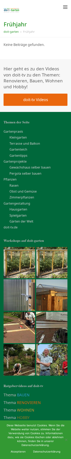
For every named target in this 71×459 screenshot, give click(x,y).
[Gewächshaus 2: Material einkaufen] (52, 327)
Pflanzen (10, 179)
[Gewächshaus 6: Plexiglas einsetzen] (19, 262)
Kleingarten (18, 137)
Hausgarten (18, 209)
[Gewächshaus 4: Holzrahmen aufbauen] (52, 294)
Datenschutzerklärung (46, 451)
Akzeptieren (18, 451)
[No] (66, 440)
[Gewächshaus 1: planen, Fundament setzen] (19, 359)
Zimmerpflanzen (21, 197)
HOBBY (23, 417)
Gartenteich (18, 149)
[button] (65, 7)
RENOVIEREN (29, 402)
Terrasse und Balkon (24, 143)
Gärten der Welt (21, 221)
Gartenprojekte (15, 161)
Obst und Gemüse (23, 191)
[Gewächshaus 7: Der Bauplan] (52, 262)
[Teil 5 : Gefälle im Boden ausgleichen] (52, 359)
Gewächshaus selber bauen (30, 167)
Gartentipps (18, 155)
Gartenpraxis (13, 131)
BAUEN (23, 395)
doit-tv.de (11, 227)
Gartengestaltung (17, 203)
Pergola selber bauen (25, 173)
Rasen (14, 185)
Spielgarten (18, 215)
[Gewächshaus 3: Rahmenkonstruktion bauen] (19, 327)
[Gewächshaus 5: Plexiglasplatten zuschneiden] (19, 294)
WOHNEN (25, 410)
